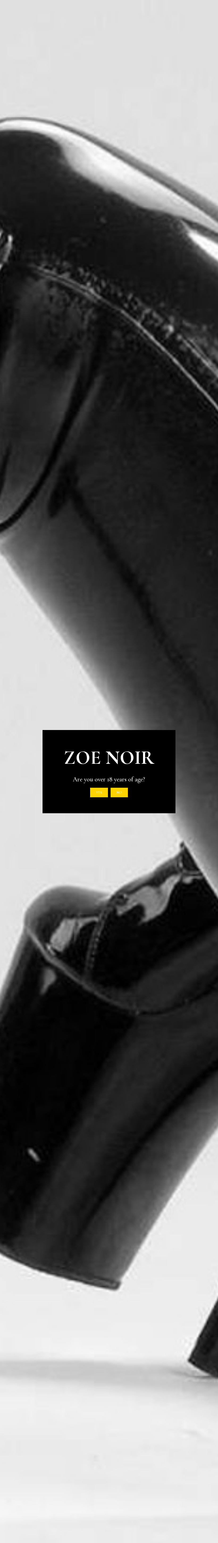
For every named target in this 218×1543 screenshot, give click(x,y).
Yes (99, 792)
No (119, 792)
